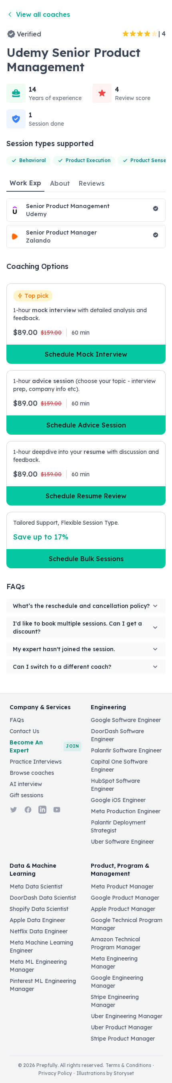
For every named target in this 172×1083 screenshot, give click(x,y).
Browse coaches (32, 772)
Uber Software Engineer (122, 841)
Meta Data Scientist (36, 886)
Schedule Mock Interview (86, 354)
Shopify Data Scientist (39, 909)
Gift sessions (26, 795)
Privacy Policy (55, 1073)
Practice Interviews (36, 761)
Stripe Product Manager (123, 1038)
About (60, 183)
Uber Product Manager (121, 1027)
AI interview (26, 784)
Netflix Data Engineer (39, 931)
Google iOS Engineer (118, 800)
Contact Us (24, 731)
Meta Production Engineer (125, 811)
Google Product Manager (125, 897)
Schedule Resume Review (86, 496)
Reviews (91, 183)
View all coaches (43, 14)
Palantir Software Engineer (126, 750)
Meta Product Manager (122, 886)
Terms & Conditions (128, 1065)
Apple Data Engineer (37, 920)
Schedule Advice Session (86, 425)
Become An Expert (44, 746)
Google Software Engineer (126, 720)
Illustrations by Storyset (105, 1073)
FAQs (17, 720)
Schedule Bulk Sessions (86, 559)
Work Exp (25, 183)
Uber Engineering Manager (126, 1016)
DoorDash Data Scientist (43, 897)
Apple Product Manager (123, 909)
